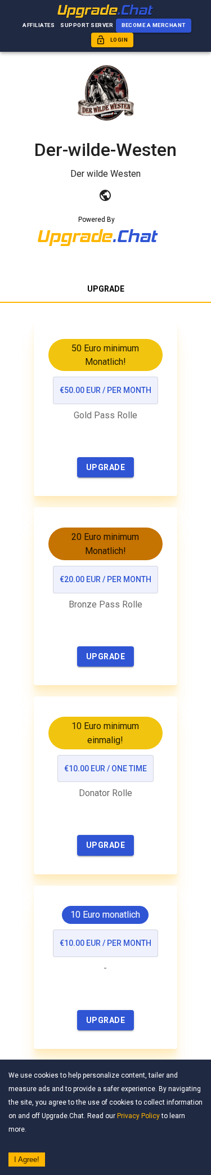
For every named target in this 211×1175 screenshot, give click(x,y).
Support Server (86, 25)
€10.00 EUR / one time (105, 768)
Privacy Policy (138, 1116)
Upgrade (105, 467)
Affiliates (39, 25)
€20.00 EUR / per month (105, 579)
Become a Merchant (154, 25)
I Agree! (26, 1159)
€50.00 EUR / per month (105, 390)
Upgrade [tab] (105, 288)
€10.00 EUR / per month (105, 943)
